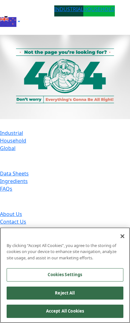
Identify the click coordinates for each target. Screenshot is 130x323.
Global (7, 148)
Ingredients (14, 181)
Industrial (11, 133)
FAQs (6, 188)
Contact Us (13, 221)
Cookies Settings (65, 274)
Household (13, 140)
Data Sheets (14, 173)
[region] (65, 275)
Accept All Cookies (65, 311)
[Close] (122, 236)
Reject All (65, 293)
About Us (11, 214)
